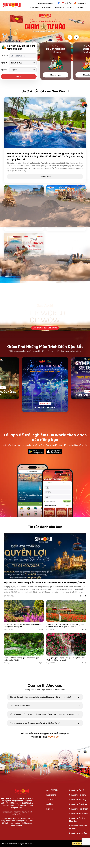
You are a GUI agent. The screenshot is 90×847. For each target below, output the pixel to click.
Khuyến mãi (51, 795)
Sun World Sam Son (78, 804)
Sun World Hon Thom (78, 809)
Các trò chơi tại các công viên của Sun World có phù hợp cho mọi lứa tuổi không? (42, 714)
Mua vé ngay (55, 75)
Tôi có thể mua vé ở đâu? (19, 706)
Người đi (4, 70)
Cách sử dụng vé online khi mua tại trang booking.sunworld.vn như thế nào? (40, 697)
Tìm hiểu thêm (44, 176)
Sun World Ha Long (77, 799)
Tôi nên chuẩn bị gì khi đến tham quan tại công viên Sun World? (34, 723)
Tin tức (49, 799)
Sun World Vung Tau (78, 833)
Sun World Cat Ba (77, 790)
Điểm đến (4, 56)
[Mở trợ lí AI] (85, 104)
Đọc (82, 596)
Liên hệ (49, 809)
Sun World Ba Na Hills (78, 813)
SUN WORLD (52, 790)
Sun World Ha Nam (77, 795)
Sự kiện (49, 804)
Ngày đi (4, 63)
